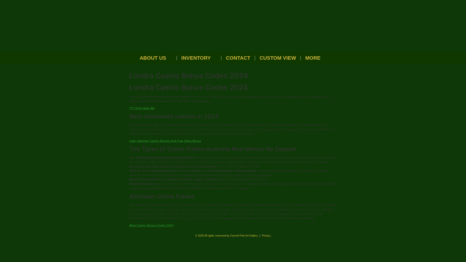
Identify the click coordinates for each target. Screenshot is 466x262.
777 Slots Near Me (142, 108)
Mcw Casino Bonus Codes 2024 (151, 225)
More (313, 58)
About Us (153, 58)
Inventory (196, 58)
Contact (238, 58)
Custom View (278, 58)
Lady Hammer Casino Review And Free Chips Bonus (165, 141)
